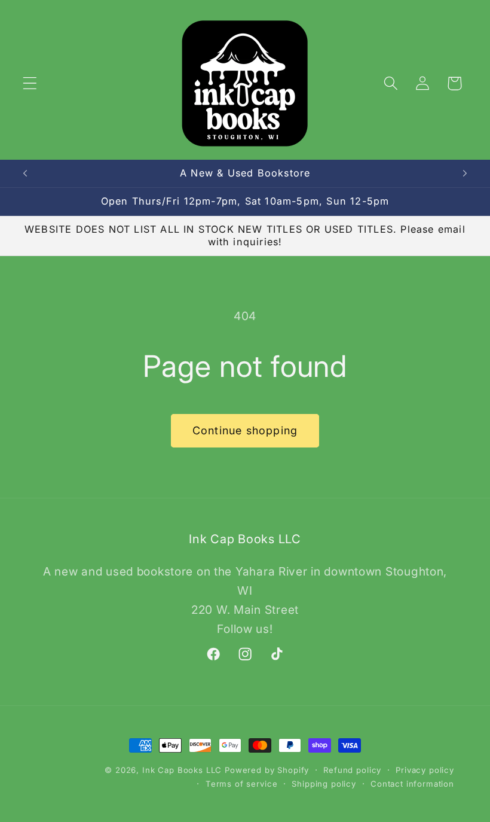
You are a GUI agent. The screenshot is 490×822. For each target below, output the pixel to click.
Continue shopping (245, 430)
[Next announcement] (465, 173)
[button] (30, 83)
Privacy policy (425, 770)
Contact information (412, 783)
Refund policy (352, 770)
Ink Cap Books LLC (182, 770)
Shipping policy (324, 783)
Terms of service (241, 783)
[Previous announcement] (25, 173)
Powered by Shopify (267, 770)
